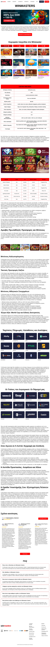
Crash (30, 45)
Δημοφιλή (6, 45)
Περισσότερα (25, 553)
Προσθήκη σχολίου (43, 518)
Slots (43, 45)
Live (18, 45)
